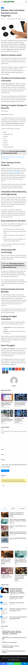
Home (3, 5)
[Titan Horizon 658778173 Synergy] (4, 540)
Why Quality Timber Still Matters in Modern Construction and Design (18, 532)
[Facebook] (3, 369)
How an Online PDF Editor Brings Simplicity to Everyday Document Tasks (7, 404)
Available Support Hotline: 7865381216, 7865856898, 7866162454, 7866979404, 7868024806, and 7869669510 (17, 591)
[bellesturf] (8, 1)
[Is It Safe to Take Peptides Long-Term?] (4, 527)
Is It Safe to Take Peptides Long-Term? (6, 576)
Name (2, 449)
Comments (22, 508)
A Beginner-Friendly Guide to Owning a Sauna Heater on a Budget (17, 514)
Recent (5, 508)
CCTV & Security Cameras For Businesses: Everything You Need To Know (7, 420)
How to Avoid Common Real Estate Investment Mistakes (18, 617)
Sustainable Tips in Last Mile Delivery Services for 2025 (17, 597)
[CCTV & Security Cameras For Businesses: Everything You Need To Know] (7, 413)
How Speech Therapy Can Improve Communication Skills (18, 609)
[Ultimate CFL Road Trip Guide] (4, 604)
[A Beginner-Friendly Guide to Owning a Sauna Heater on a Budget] (4, 514)
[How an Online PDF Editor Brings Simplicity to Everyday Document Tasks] (7, 397)
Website (3, 459)
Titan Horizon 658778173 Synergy (18, 538)
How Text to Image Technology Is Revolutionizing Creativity (19, 420)
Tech (6, 5)
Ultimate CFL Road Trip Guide (17, 602)
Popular (13, 508)
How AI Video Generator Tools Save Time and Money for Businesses (21, 403)
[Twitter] (7, 369)
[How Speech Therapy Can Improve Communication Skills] (4, 611)
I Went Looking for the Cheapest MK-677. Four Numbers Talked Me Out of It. (18, 521)
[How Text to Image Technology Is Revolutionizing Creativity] (21, 413)
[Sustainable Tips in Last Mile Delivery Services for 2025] (4, 598)
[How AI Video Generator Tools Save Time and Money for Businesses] (21, 397)
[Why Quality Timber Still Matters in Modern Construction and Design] (4, 534)
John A (4, 18)
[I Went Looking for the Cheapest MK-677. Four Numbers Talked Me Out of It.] (4, 521)
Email (2, 454)
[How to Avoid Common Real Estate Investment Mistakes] (4, 619)
